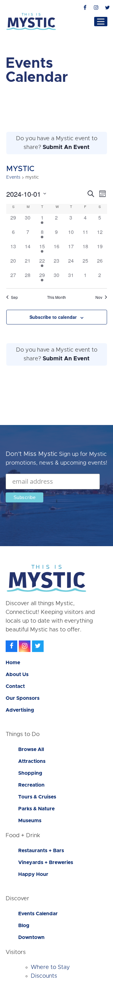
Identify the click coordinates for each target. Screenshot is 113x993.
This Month (56, 297)
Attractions (32, 761)
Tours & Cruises (37, 796)
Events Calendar (38, 913)
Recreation (31, 785)
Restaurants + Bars (41, 850)
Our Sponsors (23, 698)
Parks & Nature (36, 808)
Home (13, 662)
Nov (98, 297)
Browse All (31, 749)
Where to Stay (50, 967)
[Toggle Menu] (101, 21)
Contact (15, 686)
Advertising (20, 710)
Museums (29, 820)
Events (13, 177)
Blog (23, 925)
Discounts (44, 976)
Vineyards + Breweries (45, 862)
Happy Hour (33, 874)
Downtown (31, 937)
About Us (17, 674)
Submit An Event (66, 147)
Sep (14, 297)
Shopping (30, 773)
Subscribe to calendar (53, 317)
